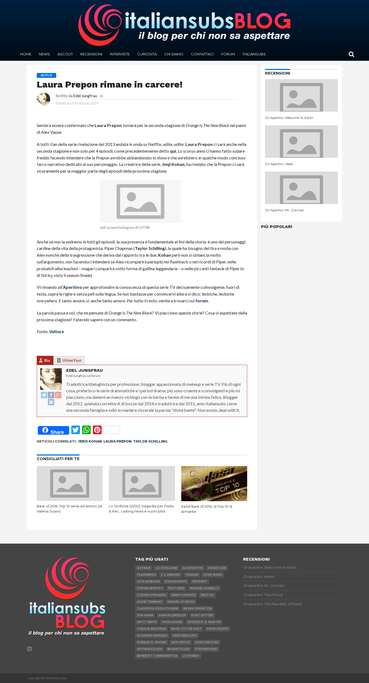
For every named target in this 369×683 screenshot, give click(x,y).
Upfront (199, 581)
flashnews (146, 575)
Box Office (181, 642)
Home (25, 54)
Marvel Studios (180, 602)
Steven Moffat (150, 588)
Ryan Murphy (176, 581)
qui (173, 150)
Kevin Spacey (218, 629)
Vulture (56, 331)
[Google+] (58, 395)
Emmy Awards (184, 595)
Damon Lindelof (172, 615)
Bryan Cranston (197, 608)
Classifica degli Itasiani (157, 608)
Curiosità (147, 54)
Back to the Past (186, 629)
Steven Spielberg (151, 595)
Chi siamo (173, 54)
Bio (47, 360)
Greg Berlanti (184, 635)
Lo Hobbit (191, 656)
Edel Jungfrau (85, 95)
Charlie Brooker (151, 629)
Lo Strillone (166, 568)
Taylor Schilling (150, 441)
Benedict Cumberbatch (157, 656)
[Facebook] (51, 395)
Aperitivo (72, 287)
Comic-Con (217, 568)
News (44, 54)
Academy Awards (152, 635)
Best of (207, 595)
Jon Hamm (145, 615)
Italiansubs (254, 54)
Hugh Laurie (172, 622)
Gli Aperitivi (192, 568)
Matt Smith (147, 622)
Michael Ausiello (204, 588)
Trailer (191, 575)
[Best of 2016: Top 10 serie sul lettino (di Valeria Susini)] (70, 499)
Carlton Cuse (207, 642)
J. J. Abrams (170, 575)
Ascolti (65, 54)
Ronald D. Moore (151, 642)
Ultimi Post (72, 360)
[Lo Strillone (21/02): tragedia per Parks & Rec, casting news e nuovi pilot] (142, 499)
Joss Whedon (148, 581)
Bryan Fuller (178, 649)
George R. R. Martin (203, 622)
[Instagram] (51, 402)
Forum (228, 54)
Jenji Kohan (90, 441)
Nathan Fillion (149, 649)
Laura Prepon (117, 441)
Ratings (143, 568)
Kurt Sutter (202, 615)
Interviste (120, 54)
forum (201, 300)
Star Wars (212, 575)
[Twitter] (44, 395)
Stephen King (206, 649)
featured (176, 588)
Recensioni (91, 54)
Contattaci (202, 54)
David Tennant (149, 602)
